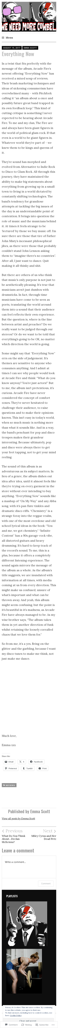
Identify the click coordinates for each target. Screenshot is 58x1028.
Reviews (10, 785)
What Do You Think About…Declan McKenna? (13, 836)
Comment (46, 883)
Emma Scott (30, 48)
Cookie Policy (16, 1015)
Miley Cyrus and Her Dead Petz (43, 834)
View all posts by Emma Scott (18, 818)
